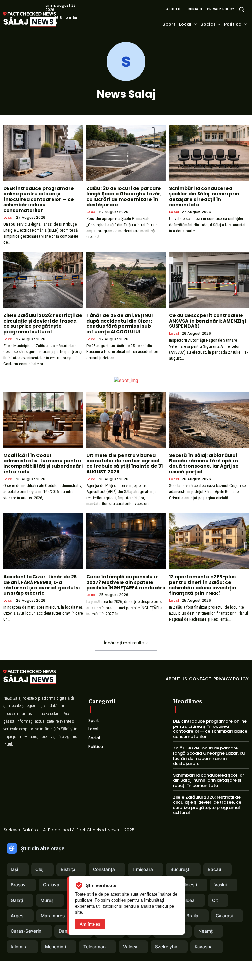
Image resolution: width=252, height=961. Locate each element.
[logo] (39, 19)
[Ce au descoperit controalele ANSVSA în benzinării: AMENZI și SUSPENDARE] (209, 280)
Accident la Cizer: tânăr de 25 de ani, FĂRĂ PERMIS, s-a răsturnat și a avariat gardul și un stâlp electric (41, 584)
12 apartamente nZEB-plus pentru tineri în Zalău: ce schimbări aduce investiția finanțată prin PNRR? (202, 584)
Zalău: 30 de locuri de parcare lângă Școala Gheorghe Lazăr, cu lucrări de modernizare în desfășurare (124, 196)
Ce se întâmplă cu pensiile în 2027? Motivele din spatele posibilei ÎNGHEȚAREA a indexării (125, 582)
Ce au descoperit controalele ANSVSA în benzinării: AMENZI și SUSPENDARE (207, 321)
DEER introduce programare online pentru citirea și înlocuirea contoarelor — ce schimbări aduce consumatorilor (38, 199)
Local (8, 217)
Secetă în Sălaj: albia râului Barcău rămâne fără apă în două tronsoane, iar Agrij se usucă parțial (204, 463)
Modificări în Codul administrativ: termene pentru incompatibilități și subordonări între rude (43, 463)
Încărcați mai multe (124, 643)
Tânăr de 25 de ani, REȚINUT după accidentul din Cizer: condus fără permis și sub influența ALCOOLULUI (120, 323)
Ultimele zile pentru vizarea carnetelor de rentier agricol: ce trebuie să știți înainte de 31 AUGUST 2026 (124, 463)
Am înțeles (90, 924)
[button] (242, 9)
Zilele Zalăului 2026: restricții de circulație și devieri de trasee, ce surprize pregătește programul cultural (42, 323)
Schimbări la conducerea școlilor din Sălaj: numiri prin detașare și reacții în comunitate (204, 196)
